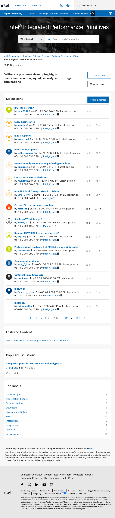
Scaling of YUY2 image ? (28, 219)
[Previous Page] (30, 318)
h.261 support (22, 135)
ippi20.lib (19, 288)
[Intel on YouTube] (44, 485)
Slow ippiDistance (24, 121)
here (90, 448)
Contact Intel (51, 474)
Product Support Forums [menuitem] (84, 13)
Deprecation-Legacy (17, 398)
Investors (78, 474)
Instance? (19, 302)
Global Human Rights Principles (41, 506)
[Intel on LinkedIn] (36, 485)
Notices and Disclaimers (92, 501)
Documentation (14, 403)
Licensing (11, 429)
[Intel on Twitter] (29, 485)
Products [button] (21, 5)
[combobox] (72, 39)
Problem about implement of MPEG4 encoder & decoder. (46, 247)
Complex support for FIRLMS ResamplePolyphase (34, 363)
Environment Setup (16, 412)
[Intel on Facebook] (22, 485)
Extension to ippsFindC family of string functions (42, 163)
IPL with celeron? (24, 107)
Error (8, 416)
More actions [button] (97, 84)
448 (47, 317)
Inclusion (54, 478)
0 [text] (9, 372)
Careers (89, 474)
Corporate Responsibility (34, 478)
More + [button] (36, 5)
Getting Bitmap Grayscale (28, 274)
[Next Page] (84, 318)
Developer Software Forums (35, 55)
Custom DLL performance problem (33, 205)
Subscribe (99, 75)
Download (11, 407)
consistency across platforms (31, 177)
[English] (68, 5)
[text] (7, 373)
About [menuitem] (31, 13)
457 (77, 317)
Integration (12, 425)
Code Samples (14, 394)
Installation (12, 420)
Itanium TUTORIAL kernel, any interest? (36, 233)
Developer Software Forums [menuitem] (52, 13)
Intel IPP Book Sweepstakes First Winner (37, 191)
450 (65, 317)
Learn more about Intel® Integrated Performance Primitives (37, 340)
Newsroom (65, 474)
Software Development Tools (65, 55)
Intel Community (11, 55)
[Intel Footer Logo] (7, 492)
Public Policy (68, 478)
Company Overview (31, 474)
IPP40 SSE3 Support (25, 149)
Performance (13, 434)
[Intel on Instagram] (51, 485)
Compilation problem (26, 261)
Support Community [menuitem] (12, 13)
